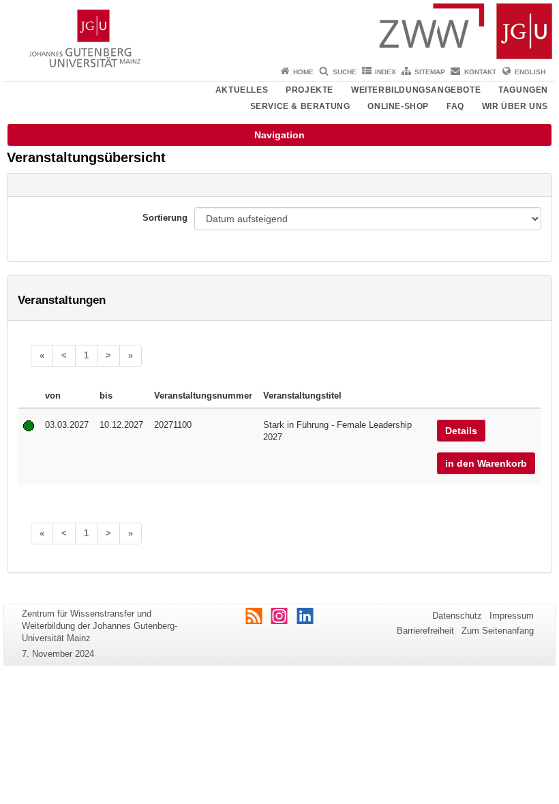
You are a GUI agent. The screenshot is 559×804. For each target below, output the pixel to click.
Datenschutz (457, 615)
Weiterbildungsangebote (416, 90)
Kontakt (480, 72)
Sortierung (164, 218)
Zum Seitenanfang (498, 630)
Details (461, 430)
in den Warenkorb (486, 463)
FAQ (455, 106)
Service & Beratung (300, 106)
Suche (345, 72)
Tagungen (523, 90)
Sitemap (429, 72)
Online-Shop (398, 106)
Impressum (511, 615)
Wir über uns (515, 106)
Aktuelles (241, 90)
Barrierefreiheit (425, 630)
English (530, 72)
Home (303, 72)
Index (385, 72)
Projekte (309, 90)
